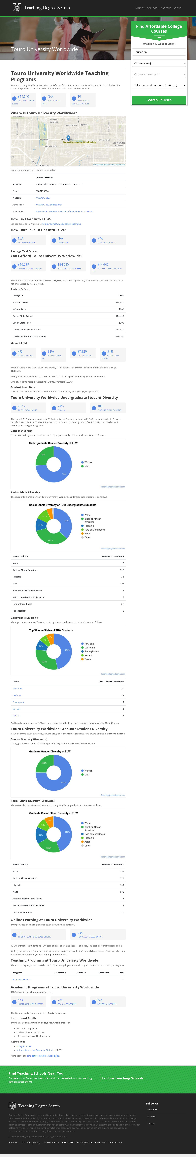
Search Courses (158, 100)
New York (17, 688)
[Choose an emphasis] (159, 74)
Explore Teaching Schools (122, 1078)
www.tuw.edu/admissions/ (49, 204)
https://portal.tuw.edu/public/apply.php (61, 223)
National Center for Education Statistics (36, 1050)
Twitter (151, 1123)
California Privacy (50, 1142)
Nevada (16, 708)
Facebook (152, 1109)
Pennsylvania (18, 702)
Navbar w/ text (41, 8)
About (177, 8)
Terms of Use (115, 1142)
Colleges (153, 8)
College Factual (24, 1046)
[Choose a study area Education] (159, 52)
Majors (140, 8)
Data (22, 1142)
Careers (166, 8)
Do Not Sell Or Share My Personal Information (83, 1142)
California (16, 695)
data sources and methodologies (43, 1055)
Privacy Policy (33, 1142)
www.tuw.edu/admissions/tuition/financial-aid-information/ (64, 211)
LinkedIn (151, 1116)
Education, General (21, 979)
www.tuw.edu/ (43, 197)
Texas (15, 715)
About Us (13, 1142)
